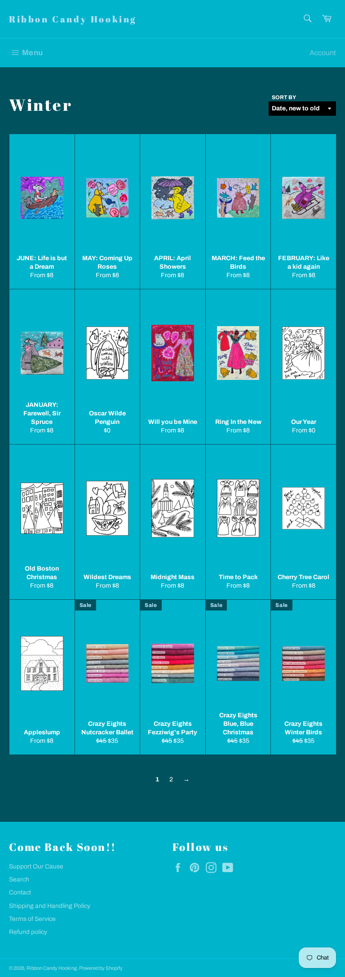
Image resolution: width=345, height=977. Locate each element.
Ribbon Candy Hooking (73, 19)
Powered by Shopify (101, 968)
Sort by (284, 97)
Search (19, 879)
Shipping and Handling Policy (49, 906)
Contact (20, 892)
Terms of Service (32, 919)
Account (323, 53)
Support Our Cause (36, 866)
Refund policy (28, 932)
